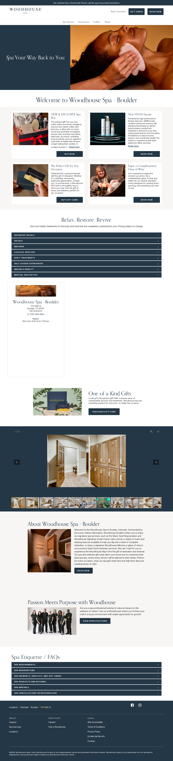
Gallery (96, 21)
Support (12, 722)
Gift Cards (136, 12)
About (107, 21)
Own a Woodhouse (57, 727)
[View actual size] (151, 431)
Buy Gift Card (69, 200)
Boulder (34, 707)
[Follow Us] (132, 707)
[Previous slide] (17, 462)
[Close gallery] (158, 431)
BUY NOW (70, 154)
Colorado (24, 707)
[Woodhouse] (25, 11)
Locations (13, 707)
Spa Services (68, 21)
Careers (52, 722)
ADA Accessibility (95, 722)
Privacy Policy (94, 731)
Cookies (91, 741)
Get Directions (36, 311)
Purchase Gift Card (104, 412)
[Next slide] (156, 462)
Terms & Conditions (96, 727)
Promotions (83, 21)
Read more (74, 147)
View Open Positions (95, 621)
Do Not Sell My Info (96, 736)
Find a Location (118, 11)
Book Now (156, 12)
